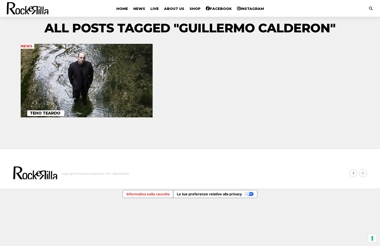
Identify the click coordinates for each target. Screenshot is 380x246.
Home (122, 9)
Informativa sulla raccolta (148, 194)
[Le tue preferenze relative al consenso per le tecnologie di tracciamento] (372, 238)
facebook (221, 9)
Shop (195, 9)
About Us (174, 9)
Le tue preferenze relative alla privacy (209, 194)
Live (154, 9)
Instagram (252, 9)
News (139, 9)
